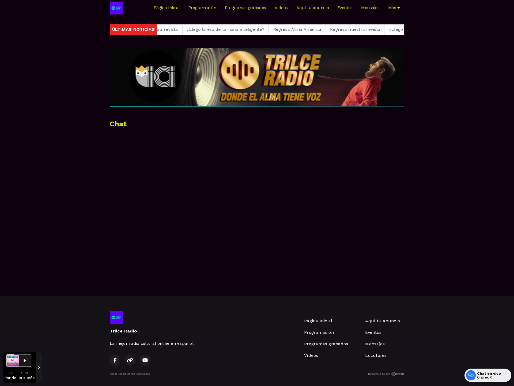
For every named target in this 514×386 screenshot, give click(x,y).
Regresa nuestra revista (338, 29)
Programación (202, 7)
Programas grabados (245, 7)
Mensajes (370, 7)
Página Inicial (167, 7)
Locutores (376, 355)
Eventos (345, 7)
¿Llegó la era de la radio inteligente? (208, 29)
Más (393, 7)
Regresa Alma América (280, 29)
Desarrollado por (379, 373)
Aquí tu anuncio (312, 7)
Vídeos (281, 7)
